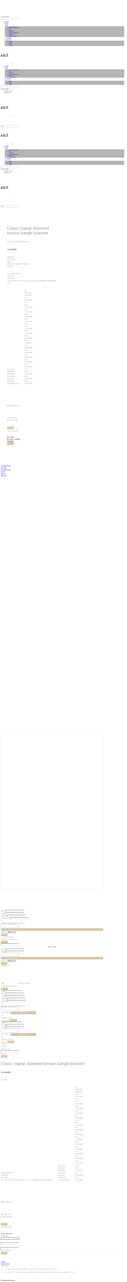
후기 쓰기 (4, 942)
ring (10, 29)
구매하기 (4, 1056)
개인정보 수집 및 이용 (8, 923)
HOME (7, 22)
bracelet (11, 34)
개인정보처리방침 (5, 1264)
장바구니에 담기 (6, 1226)
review (11, 45)
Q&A (10, 43)
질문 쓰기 (4, 989)
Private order (12, 36)
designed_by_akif (14, 27)
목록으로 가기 (5, 1020)
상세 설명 (3, 468)
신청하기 (4, 1253)
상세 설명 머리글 (6, 466)
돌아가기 (4, 1042)
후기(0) (3, 472)
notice (10, 41)
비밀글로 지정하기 (7, 1017)
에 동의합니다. (13, 923)
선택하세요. (11, 276)
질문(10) (3, 474)
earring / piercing (14, 32)
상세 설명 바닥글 (6, 470)
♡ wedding (8, 38)
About (6, 23)
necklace (11, 31)
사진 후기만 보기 (8, 937)
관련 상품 (3, 476)
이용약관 (3, 1262)
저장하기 (4, 934)
